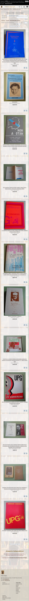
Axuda (17, 593)
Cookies (3, 599)
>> (19, 26)
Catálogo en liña (6, 9)
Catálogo (3, 20)
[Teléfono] (22, 7)
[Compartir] (19, 7)
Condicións (18, 591)
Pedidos (17, 590)
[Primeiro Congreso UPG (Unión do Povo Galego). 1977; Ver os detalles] (15, 529)
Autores (17, 585)
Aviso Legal (4, 596)
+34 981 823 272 (5, 579)
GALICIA (11, 9)
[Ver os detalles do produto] (26, 68)
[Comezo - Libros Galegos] (1, 7)
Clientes (17, 589)
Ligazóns (4, 595)
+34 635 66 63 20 (6, 580)
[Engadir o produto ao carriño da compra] (24, 68)
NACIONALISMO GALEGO (17, 9)
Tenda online (18, 582)
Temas (17, 586)
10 (17, 26)
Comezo (2, 9)
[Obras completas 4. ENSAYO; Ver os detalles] (15, 315)
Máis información (8, 3)
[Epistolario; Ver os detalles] (15, 101)
